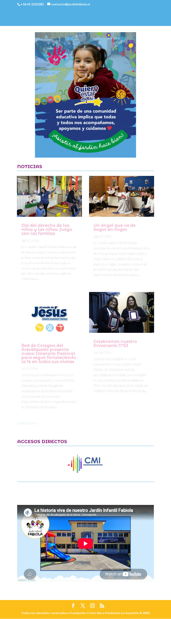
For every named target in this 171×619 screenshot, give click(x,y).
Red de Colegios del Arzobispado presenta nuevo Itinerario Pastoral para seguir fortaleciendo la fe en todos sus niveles (48, 353)
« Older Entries (27, 423)
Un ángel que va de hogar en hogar (115, 227)
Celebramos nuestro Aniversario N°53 (115, 343)
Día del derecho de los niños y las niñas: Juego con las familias (46, 229)
